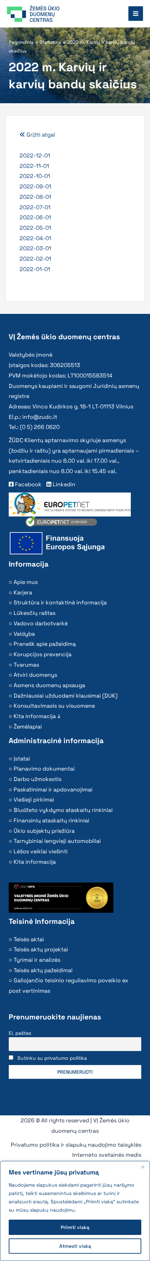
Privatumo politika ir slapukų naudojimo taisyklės (76, 1144)
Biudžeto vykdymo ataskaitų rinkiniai (63, 810)
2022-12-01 (35, 155)
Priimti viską (75, 1227)
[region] (75, 1211)
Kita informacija (35, 861)
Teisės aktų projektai (41, 949)
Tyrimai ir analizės (37, 959)
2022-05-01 (35, 227)
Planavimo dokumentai (44, 768)
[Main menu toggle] (135, 13)
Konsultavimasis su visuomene (54, 705)
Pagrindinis (21, 42)
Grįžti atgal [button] (40, 134)
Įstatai (22, 758)
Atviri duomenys (35, 674)
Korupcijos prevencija (43, 654)
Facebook (28, 484)
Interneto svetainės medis (106, 1154)
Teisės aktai (29, 939)
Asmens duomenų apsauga (49, 685)
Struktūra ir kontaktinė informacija (60, 602)
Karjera (23, 592)
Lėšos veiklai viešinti (41, 851)
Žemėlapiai (28, 726)
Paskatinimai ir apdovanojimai (53, 789)
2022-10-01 (35, 176)
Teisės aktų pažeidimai (43, 970)
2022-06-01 (35, 217)
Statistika (50, 42)
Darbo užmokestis (37, 779)
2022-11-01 (34, 166)
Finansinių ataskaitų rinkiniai (51, 820)
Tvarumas (26, 664)
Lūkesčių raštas (34, 613)
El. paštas (20, 1033)
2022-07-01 (35, 207)
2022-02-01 (35, 258)
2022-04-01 (35, 238)
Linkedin (63, 484)
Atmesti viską (75, 1246)
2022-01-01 (35, 269)
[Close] (142, 1167)
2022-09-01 (35, 186)
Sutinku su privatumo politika (52, 1058)
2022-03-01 (35, 248)
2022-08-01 (35, 197)
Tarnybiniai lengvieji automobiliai (57, 841)
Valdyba (24, 633)
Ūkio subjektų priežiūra (44, 831)
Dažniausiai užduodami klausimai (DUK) (66, 695)
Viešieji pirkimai (34, 799)
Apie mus (26, 582)
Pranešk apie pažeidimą (45, 644)
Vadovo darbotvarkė (41, 623)
